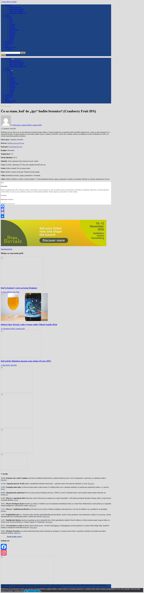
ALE (11, 19)
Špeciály (12, 36)
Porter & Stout (14, 30)
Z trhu (7, 15)
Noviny (91, 483)
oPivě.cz (46, 516)
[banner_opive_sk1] (17, 392)
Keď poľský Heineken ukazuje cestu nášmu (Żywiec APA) (26, 361)
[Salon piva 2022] (14, 470)
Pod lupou (8, 5)
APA (11, 20)
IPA (10, 22)
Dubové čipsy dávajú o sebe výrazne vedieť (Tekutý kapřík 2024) (29, 324)
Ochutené (12, 28)
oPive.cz (33, 505)
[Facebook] (56, 206)
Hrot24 (3, 480)
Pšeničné (12, 32)
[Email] (56, 213)
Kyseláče (12, 24)
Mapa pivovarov (10, 47)
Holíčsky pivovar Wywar (15, 143)
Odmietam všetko (33, 591)
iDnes (3, 511)
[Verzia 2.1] (16, 427)
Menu (3, 55)
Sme (2, 489)
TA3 (16, 500)
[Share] (56, 216)
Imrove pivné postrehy (16, 9)
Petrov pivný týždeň (16, 11)
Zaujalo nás (9, 41)
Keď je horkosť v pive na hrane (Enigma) (19, 288)
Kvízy (7, 45)
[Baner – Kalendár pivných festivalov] (27, 581)
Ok (25, 591)
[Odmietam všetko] (41, 591)
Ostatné (11, 38)
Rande (11, 39)
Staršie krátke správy (14, 536)
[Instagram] (56, 553)
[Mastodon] (56, 209)
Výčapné (12, 34)
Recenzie (8, 17)
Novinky (49, 522)
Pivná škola (9, 43)
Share (3, 249)
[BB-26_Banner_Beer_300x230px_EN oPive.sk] (17, 452)
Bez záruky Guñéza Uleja (17, 13)
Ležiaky (12, 26)
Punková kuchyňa (15, 7)
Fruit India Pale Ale (15, 147)
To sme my (8, 49)
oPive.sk (16, 125)
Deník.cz (4, 494)
